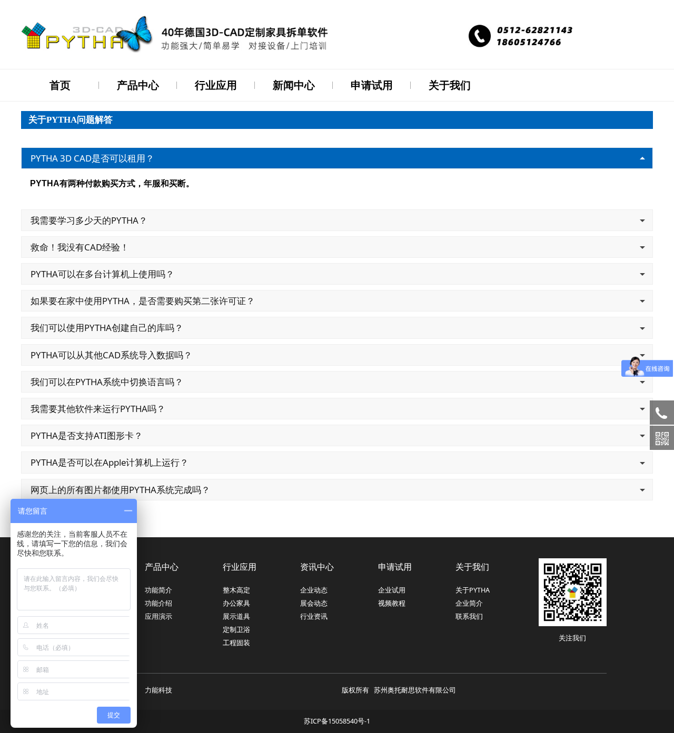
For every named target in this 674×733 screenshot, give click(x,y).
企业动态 (314, 590)
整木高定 (236, 590)
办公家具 (236, 603)
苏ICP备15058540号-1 (337, 721)
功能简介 (158, 590)
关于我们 (450, 85)
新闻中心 (294, 85)
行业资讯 (314, 616)
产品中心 (138, 85)
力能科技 (158, 690)
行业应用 (216, 85)
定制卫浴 (236, 629)
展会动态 (314, 603)
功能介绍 (158, 603)
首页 (60, 85)
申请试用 (372, 85)
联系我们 (469, 616)
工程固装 (236, 642)
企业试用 (391, 590)
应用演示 (158, 616)
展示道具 (236, 616)
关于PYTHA (472, 590)
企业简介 (469, 603)
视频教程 (391, 603)
